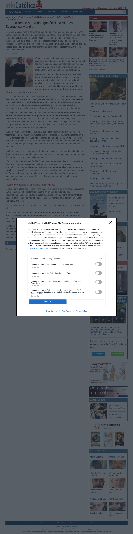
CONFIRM (48, 302)
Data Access (66, 311)
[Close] (111, 223)
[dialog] (66, 267)
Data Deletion (51, 311)
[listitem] (66, 258)
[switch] (98, 264)
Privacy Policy (81, 311)
